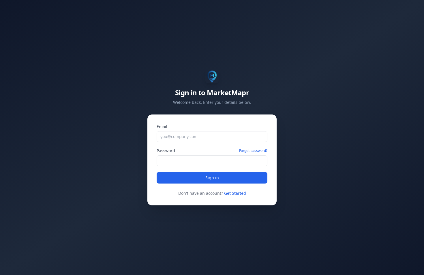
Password (166, 150)
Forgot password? (253, 150)
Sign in (212, 177)
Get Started (235, 193)
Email (162, 126)
